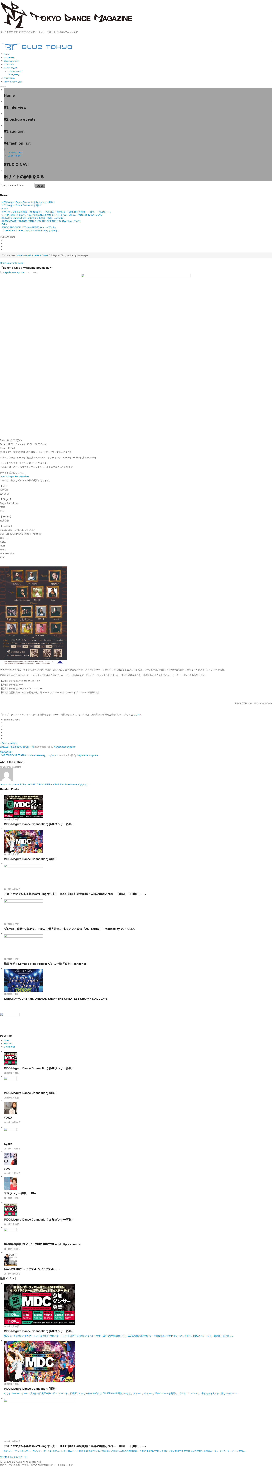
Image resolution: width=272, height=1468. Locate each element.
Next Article (6, 751)
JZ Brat (39, 784)
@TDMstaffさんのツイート (13, 1457)
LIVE (46, 784)
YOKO (5, 208)
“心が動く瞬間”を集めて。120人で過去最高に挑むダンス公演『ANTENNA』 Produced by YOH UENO (52, 214)
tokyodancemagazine (13, 272)
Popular (8, 1043)
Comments (9, 1046)
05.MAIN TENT (14, 71)
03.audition (9, 64)
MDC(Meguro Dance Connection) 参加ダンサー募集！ (28, 202)
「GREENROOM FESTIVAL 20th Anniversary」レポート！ (31, 230)
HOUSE (31, 784)
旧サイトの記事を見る (13, 81)
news (45, 255)
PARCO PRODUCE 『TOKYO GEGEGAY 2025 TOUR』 (29, 227)
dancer (16, 784)
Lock (51, 784)
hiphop (23, 784)
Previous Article (8, 743)
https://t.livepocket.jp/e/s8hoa (14, 476)
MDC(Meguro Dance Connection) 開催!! (21, 205)
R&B (57, 784)
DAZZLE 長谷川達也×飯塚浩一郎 (17, 746)
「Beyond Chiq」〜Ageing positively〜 (26, 267)
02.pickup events (11, 61)
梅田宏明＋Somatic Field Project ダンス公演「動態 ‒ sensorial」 (34, 217)
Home (6, 54)
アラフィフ (82, 784)
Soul (62, 784)
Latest (7, 1040)
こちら (136, 714)
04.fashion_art (10, 68)
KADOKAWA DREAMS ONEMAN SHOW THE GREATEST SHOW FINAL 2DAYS (41, 221)
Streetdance (71, 784)
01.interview (9, 57)
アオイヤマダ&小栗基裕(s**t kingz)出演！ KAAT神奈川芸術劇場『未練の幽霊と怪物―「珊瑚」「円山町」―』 (57, 211)
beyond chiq (6, 784)
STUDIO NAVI (9, 78)
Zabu (4, 224)
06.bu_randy (13, 74)
